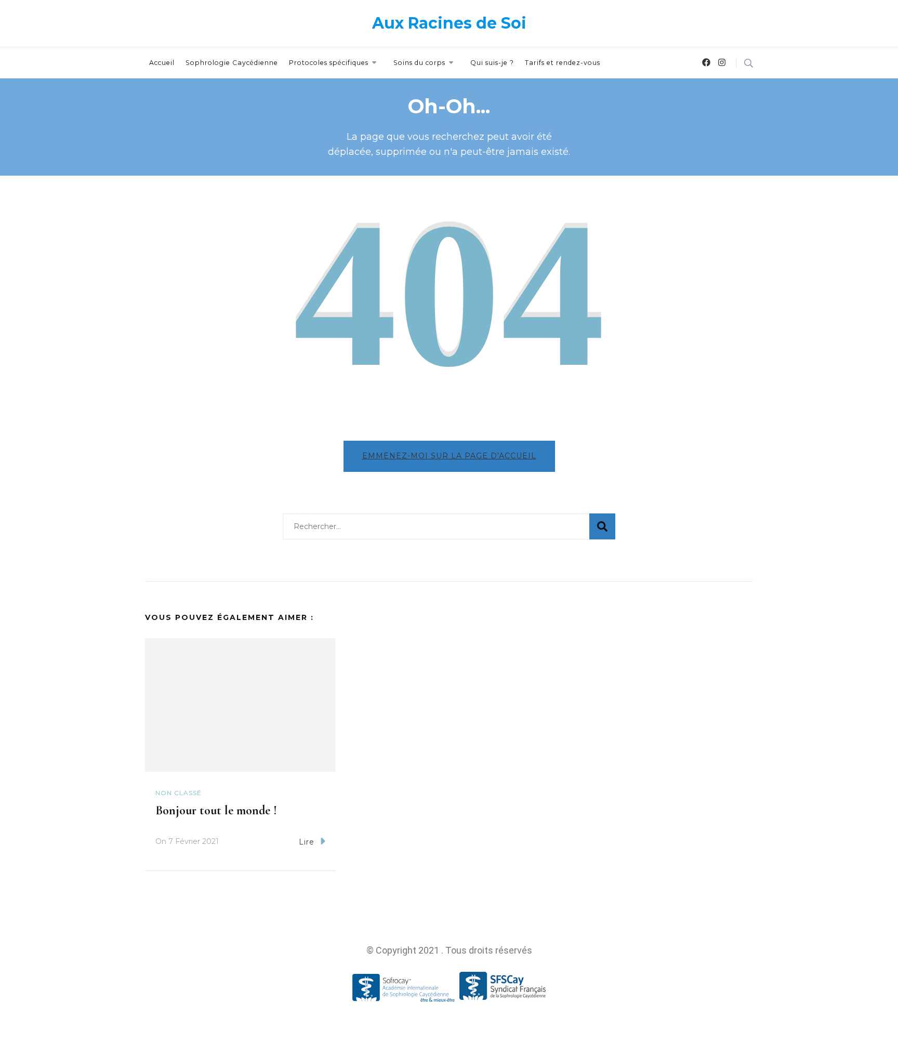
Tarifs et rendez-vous (562, 63)
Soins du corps (419, 63)
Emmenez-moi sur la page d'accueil (449, 455)
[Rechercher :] (436, 526)
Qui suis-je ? (492, 63)
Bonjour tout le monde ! (216, 810)
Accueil (162, 63)
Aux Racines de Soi (449, 23)
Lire (306, 842)
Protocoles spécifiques (328, 63)
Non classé (178, 793)
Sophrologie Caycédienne (232, 63)
